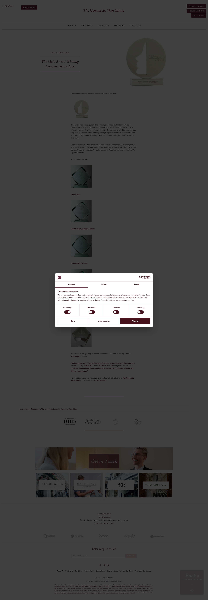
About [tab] (136, 284)
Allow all (135, 321)
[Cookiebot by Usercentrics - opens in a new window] (140, 277)
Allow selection (104, 321)
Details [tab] (104, 284)
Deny (73, 321)
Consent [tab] (71, 284)
